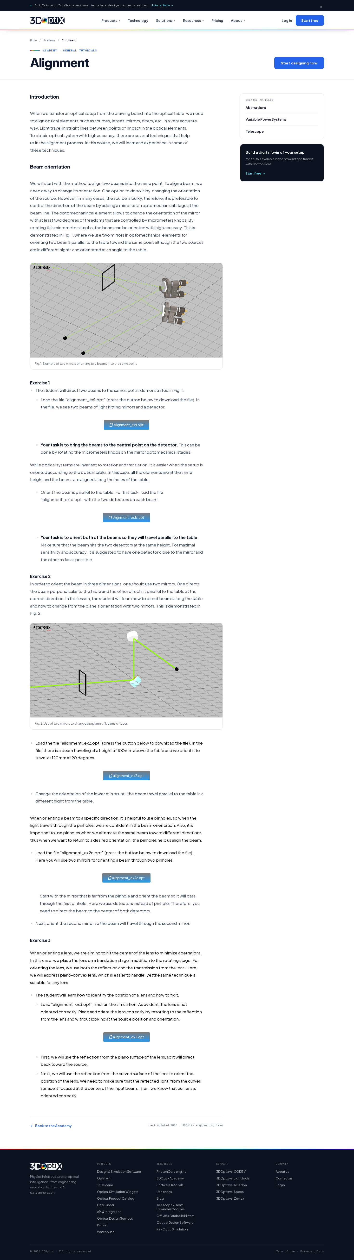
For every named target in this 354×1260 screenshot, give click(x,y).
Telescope (255, 131)
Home (33, 40)
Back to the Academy (51, 1125)
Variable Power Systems (266, 119)
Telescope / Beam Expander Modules (171, 1207)
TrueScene (105, 1185)
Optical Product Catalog (115, 1198)
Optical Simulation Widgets (117, 1192)
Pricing (217, 20)
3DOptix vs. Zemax (230, 1198)
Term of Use (285, 1251)
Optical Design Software (175, 1222)
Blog (160, 1198)
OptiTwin (104, 1178)
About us (282, 1171)
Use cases (164, 1192)
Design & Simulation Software (119, 1171)
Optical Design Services (115, 1218)
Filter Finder (105, 1205)
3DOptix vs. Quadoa (231, 1185)
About (238, 20)
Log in (287, 20)
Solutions (165, 20)
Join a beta (162, 5)
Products (110, 20)
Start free (309, 20)
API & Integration (109, 1212)
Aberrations (256, 107)
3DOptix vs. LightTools (233, 1178)
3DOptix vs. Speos (230, 1192)
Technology (138, 20)
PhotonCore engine (171, 1171)
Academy (49, 40)
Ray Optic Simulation (172, 1229)
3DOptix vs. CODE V (231, 1171)
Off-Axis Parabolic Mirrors (175, 1216)
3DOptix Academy (170, 1178)
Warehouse (105, 1232)
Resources (193, 20)
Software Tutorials (170, 1185)
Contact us (284, 1178)
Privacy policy (312, 1251)
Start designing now (299, 63)
